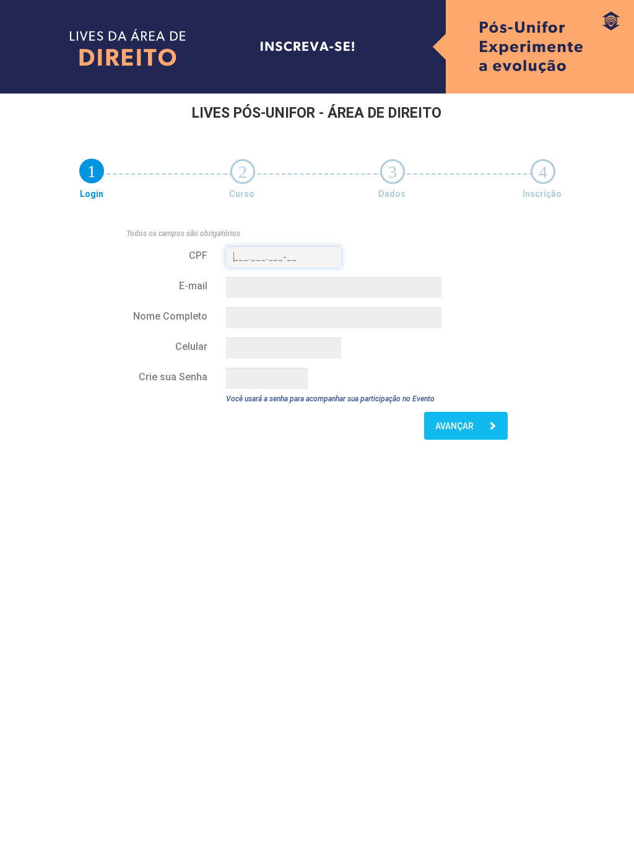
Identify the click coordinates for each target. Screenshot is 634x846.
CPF (198, 255)
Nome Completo (170, 316)
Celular (191, 346)
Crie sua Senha (173, 377)
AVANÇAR (455, 426)
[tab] (91, 171)
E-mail (193, 286)
